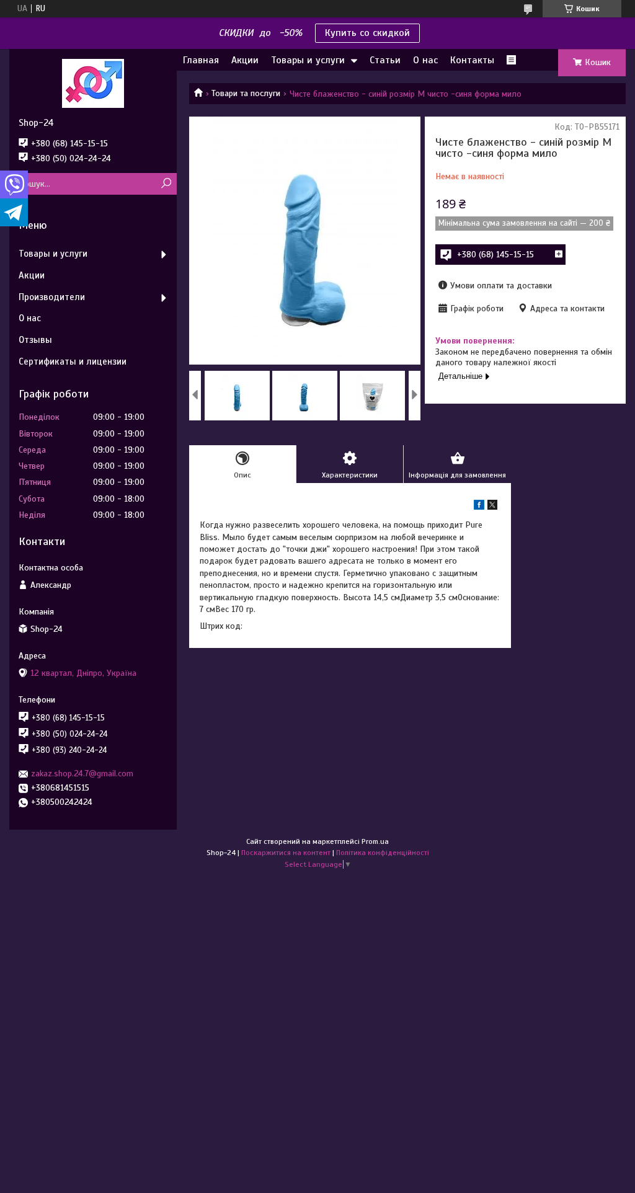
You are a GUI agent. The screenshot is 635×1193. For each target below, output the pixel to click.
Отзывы (35, 339)
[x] (492, 507)
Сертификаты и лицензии (73, 361)
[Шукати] (166, 184)
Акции (245, 60)
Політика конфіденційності (382, 852)
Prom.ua (375, 841)
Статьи (385, 60)
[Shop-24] (93, 83)
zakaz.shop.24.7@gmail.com (82, 773)
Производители (52, 297)
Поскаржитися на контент (286, 852)
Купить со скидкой (367, 33)
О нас (425, 60)
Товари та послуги (245, 93)
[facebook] (479, 507)
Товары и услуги (308, 60)
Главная (201, 60)
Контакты (472, 60)
